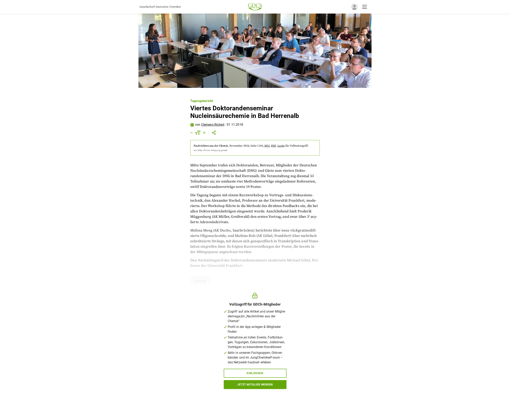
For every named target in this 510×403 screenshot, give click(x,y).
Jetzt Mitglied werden (255, 384)
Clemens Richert (212, 124)
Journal (200, 281)
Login (281, 146)
